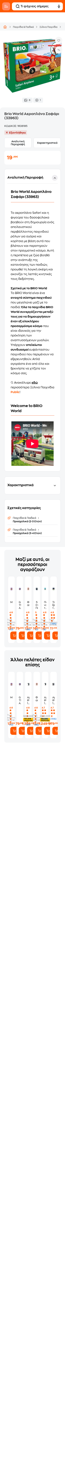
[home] (5, 27)
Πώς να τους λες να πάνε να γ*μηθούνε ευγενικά (45, 605)
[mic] (59, 6)
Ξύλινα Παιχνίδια (48, 27)
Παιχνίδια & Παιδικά (23, 27)
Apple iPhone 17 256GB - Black (53, 700)
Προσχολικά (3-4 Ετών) (27, 533)
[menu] (6, 6)
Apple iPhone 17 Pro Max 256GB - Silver (28, 700)
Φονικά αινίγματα (28, 603)
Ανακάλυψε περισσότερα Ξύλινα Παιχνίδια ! (32, 387)
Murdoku (11, 602)
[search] (18, 6)
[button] (32, 320)
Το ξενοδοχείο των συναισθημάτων (53, 605)
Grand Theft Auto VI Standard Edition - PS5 (20, 605)
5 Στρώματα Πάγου (37, 605)
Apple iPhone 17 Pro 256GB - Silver (45, 700)
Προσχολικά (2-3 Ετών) (27, 521)
